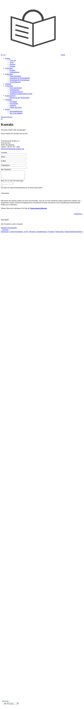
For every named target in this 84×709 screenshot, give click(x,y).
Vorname (4, 152)
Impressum (5, 232)
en (5, 55)
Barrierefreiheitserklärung (73, 232)
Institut (7, 58)
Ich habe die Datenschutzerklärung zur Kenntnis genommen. (22, 188)
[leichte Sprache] (33, 55)
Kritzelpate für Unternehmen (19, 80)
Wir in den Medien (16, 113)
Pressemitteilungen (16, 111)
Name (3, 157)
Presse (7, 109)
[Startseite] (6, 117)
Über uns (13, 60)
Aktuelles (8, 99)
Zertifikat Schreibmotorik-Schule (21, 94)
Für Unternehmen (16, 88)
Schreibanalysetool (16, 92)
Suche (63, 55)
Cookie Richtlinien (16, 232)
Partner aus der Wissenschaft (19, 98)
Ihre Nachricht (6, 169)
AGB (26, 232)
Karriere (12, 64)
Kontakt (12, 66)
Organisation (5, 165)
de (2, 55)
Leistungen (9, 86)
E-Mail (3, 161)
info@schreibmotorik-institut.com (12, 149)
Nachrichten (14, 103)
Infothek (8, 84)
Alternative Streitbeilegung (38, 232)
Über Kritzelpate (15, 76)
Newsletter (13, 101)
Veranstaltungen (15, 82)
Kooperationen (10, 96)
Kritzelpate (9, 74)
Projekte (12, 70)
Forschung (9, 68)
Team (11, 62)
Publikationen (14, 72)
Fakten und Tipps (16, 107)
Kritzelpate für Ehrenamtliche (20, 78)
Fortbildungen (14, 90)
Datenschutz (59, 232)
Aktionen (13, 105)
